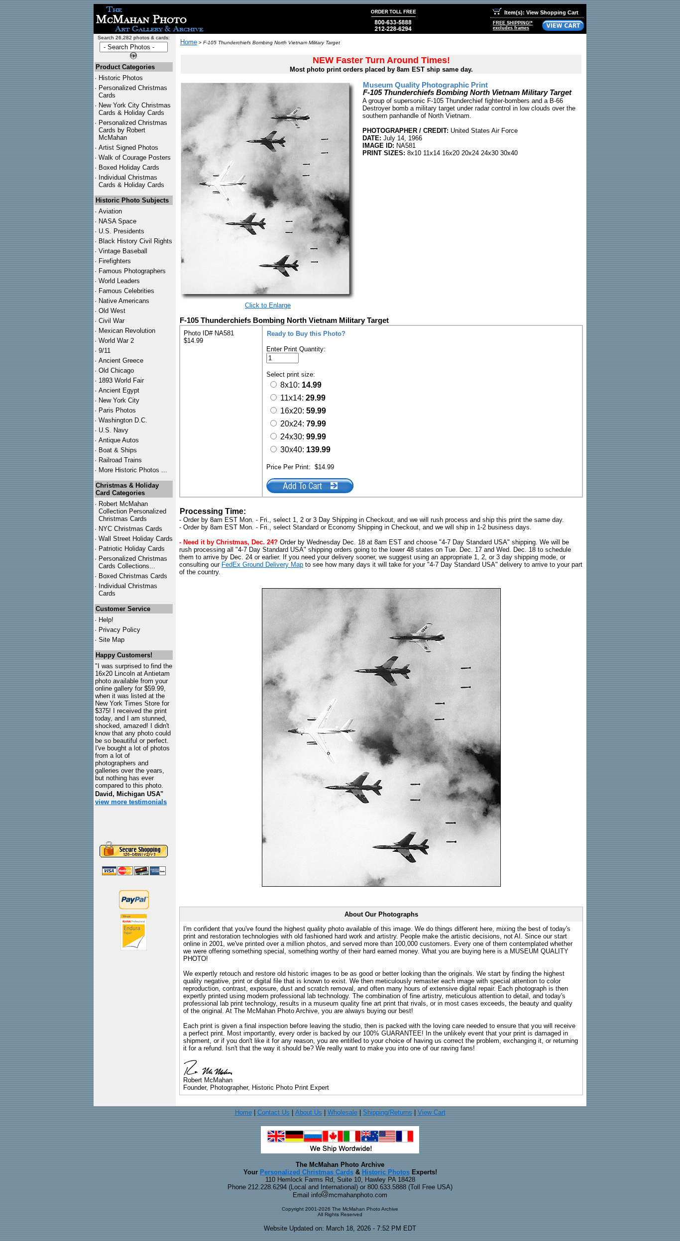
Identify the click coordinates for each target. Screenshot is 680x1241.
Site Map (111, 639)
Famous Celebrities (126, 291)
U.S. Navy (113, 430)
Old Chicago (116, 370)
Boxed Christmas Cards (133, 576)
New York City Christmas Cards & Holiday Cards (135, 109)
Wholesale (342, 1112)
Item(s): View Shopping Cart (541, 12)
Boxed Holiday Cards (129, 167)
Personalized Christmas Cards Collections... (133, 562)
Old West (112, 310)
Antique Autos (119, 440)
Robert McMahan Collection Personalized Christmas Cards (132, 511)
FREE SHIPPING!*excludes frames (513, 25)
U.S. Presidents (121, 231)
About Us (308, 1112)
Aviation (110, 211)
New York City (119, 400)
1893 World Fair (121, 380)
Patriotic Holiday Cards (132, 548)
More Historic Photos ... (133, 470)
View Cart (432, 1112)
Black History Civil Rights (135, 241)
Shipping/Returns (387, 1112)
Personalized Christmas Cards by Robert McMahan (133, 130)
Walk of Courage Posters (135, 157)
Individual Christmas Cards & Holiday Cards (131, 181)
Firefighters (115, 261)
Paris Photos (117, 410)
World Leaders (119, 281)
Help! (106, 619)
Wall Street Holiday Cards (136, 538)
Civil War (111, 320)
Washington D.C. (123, 420)
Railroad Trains (120, 460)
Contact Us (273, 1112)
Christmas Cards (130, 528)
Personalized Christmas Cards (306, 1172)
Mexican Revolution (127, 330)
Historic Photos (121, 78)
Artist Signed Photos (128, 147)
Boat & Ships (118, 450)
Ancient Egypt (119, 390)
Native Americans (124, 301)
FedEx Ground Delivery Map (262, 564)
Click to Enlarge (268, 305)
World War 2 (116, 340)
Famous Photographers (132, 271)
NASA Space (117, 221)
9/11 (105, 350)
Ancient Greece (121, 360)
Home (188, 42)
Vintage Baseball (123, 251)
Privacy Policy (119, 629)
